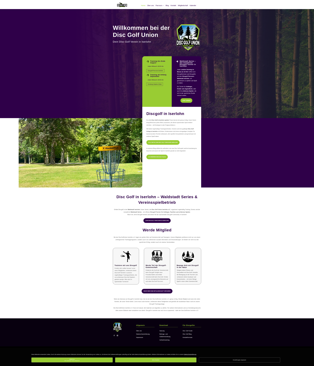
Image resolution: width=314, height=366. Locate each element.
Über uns (150, 5)
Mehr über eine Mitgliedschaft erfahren (157, 291)
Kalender (193, 5)
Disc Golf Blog (187, 334)
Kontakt (173, 5)
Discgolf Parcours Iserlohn (155, 70)
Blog (167, 5)
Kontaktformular (187, 337)
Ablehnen (72, 359)
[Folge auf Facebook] (114, 335)
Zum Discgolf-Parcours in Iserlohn (157, 220)
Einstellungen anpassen (239, 360)
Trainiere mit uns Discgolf (126, 265)
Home (143, 5)
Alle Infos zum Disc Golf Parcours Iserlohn (163, 142)
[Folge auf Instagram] (117, 335)
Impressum (139, 337)
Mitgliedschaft (183, 5)
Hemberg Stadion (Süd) (154, 84)
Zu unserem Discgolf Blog (157, 156)
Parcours (159, 5)
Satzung (161, 331)
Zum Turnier (186, 100)
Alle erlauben (155, 360)
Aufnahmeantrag (164, 340)
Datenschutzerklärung (143, 334)
